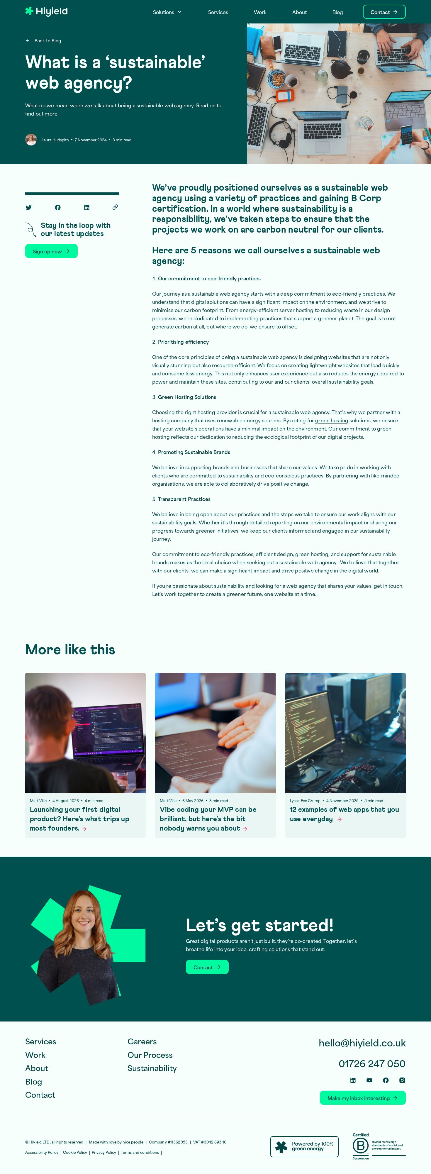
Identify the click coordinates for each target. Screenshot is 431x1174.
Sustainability (152, 1067)
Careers (142, 1041)
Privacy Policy (104, 1152)
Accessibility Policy (41, 1152)
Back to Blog (48, 40)
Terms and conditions (140, 1152)
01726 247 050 (372, 1063)
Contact (40, 1094)
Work (35, 1054)
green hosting (331, 420)
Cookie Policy (75, 1152)
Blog (33, 1081)
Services (40, 1041)
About (36, 1067)
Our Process (150, 1054)
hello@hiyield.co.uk (362, 1042)
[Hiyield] (46, 12)
